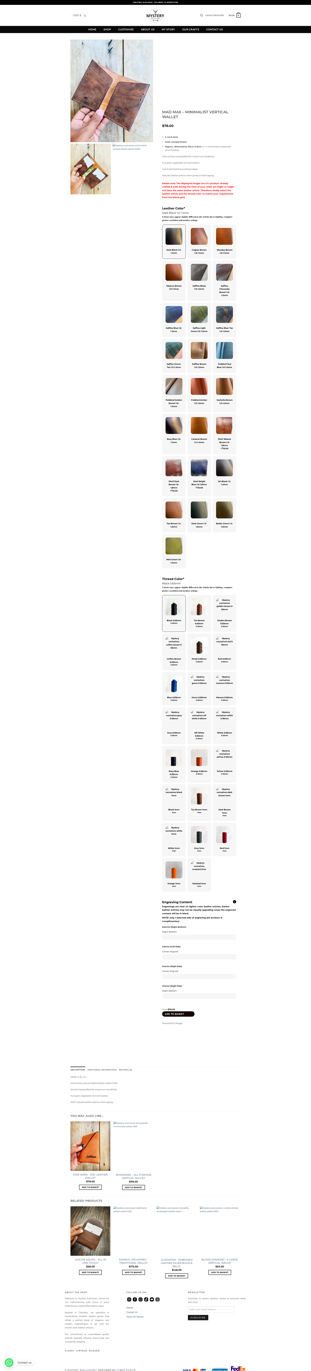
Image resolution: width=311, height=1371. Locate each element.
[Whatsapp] (9, 1362)
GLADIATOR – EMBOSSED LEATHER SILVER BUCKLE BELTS (177, 1263)
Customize (126, 29)
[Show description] (234, 902)
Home (92, 29)
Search (129, 1307)
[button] (201, 15)
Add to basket (178, 1014)
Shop (107, 29)
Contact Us (214, 29)
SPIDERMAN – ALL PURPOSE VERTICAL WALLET (133, 1176)
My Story (168, 29)
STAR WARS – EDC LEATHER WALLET (90, 1176)
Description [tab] (77, 1070)
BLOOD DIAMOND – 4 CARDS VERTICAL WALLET (220, 1261)
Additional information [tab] (102, 1070)
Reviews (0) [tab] (125, 1070)
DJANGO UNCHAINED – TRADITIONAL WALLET (133, 1261)
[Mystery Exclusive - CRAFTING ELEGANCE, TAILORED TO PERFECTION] (155, 15)
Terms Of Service (135, 1316)
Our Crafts (190, 29)
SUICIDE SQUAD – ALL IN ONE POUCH (90, 1261)
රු (85, 15)
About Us (147, 29)
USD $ (77, 15)
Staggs (178, 1023)
